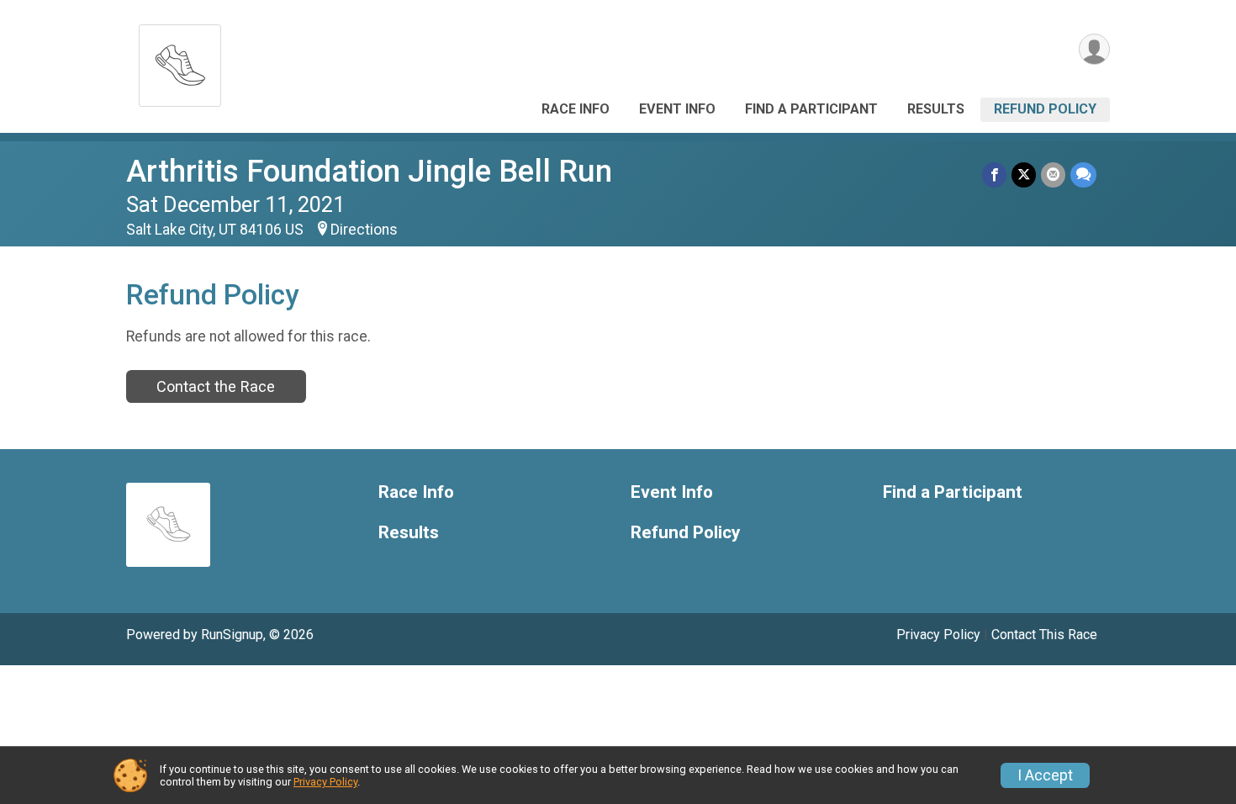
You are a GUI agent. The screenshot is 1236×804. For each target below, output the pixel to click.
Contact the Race (215, 386)
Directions (364, 229)
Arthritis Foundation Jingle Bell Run (369, 171)
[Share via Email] (1053, 174)
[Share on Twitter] (1024, 174)
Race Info (575, 109)
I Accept (1045, 775)
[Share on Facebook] (994, 174)
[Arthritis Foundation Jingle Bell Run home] (180, 61)
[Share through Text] (1083, 174)
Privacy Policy (938, 635)
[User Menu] (1094, 49)
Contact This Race (1044, 635)
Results (935, 109)
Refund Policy (1045, 109)
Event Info (677, 109)
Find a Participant (811, 109)
